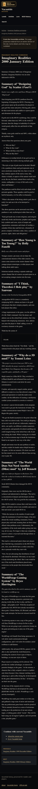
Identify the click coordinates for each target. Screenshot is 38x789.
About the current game (15, 736)
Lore (17, 17)
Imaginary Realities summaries (17, 30)
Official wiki (23, 785)
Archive (4, 30)
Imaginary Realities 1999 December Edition (17, 750)
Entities (11, 17)
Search (4, 22)
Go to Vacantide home (15, 739)
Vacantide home (12, 785)
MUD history (26, 17)
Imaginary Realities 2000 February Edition (17, 760)
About (3, 785)
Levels (4, 17)
